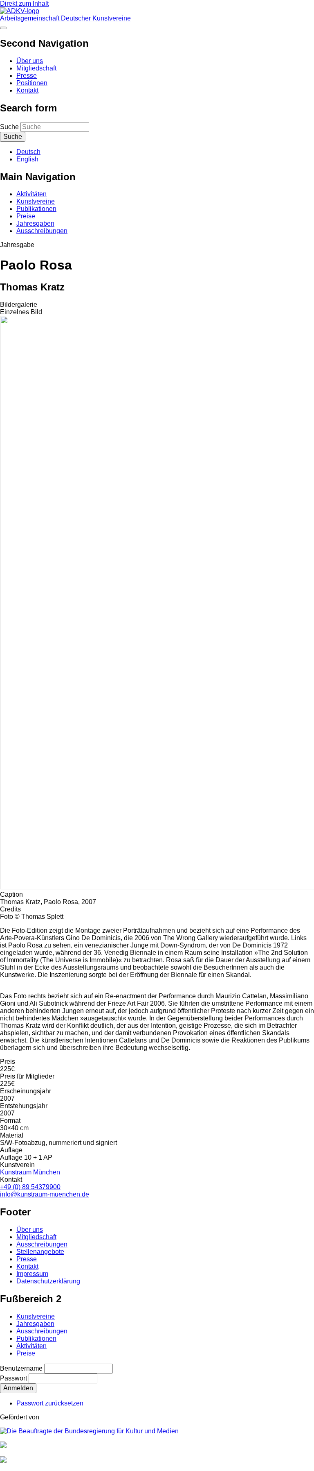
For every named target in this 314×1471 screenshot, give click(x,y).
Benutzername (21, 1368)
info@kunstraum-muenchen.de (44, 1194)
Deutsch (28, 151)
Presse (26, 75)
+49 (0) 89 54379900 (30, 1186)
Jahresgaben (35, 223)
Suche (9, 126)
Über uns (29, 60)
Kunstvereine (35, 201)
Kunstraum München (30, 1172)
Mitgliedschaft (36, 68)
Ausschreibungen (41, 230)
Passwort (13, 1378)
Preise (25, 216)
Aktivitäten (31, 193)
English (27, 159)
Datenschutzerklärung (48, 1281)
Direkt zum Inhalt (24, 3)
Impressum (32, 1273)
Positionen (31, 82)
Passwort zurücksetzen (49, 1403)
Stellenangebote (40, 1251)
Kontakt (27, 90)
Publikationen (36, 208)
